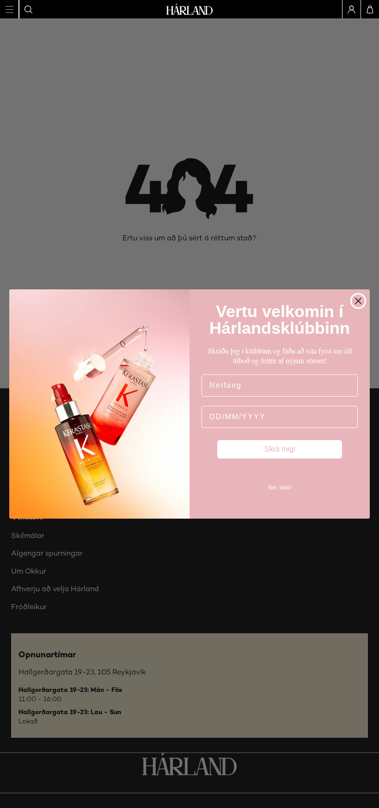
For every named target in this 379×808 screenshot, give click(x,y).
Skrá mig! (279, 449)
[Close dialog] (358, 301)
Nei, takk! (279, 487)
